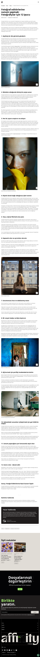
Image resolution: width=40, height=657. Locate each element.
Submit (34, 612)
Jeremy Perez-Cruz (9, 452)
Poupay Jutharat (20, 376)
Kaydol (20, 589)
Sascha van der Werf (9, 225)
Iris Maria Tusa (4, 325)
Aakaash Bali (17, 46)
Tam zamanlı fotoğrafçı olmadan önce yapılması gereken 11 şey (6, 558)
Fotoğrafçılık (7, 528)
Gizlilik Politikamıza (30, 614)
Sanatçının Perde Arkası (15, 528)
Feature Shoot (4, 500)
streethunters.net (31, 325)
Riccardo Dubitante (16, 432)
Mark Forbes (15, 471)
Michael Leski (9, 520)
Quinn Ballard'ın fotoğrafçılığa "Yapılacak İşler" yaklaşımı (18, 559)
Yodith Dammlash (16, 133)
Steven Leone (21, 244)
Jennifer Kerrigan (15, 102)
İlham (11, 5)
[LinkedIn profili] (4, 521)
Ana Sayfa (3, 5)
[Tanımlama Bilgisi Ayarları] (38, 655)
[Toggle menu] (38, 2)
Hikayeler (16, 563)
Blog (7, 5)
